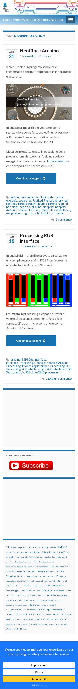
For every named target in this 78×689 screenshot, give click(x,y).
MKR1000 (28, 586)
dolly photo (10, 571)
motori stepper (12, 590)
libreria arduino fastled (32, 203)
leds (14, 203)
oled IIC (41, 595)
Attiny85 (61, 552)
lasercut (30, 581)
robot (24, 614)
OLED (68, 590)
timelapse (33, 624)
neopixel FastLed (28, 210)
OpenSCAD (51, 595)
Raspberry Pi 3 (58, 610)
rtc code (57, 213)
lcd (45, 581)
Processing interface (35, 366)
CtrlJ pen (55, 567)
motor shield (26, 590)
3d (7, 547)
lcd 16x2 (52, 581)
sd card (48, 615)
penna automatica (16, 600)
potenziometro (34, 605)
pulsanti (52, 605)
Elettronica (45, 55)
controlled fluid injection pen (31, 557)
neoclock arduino (31, 207)
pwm (24, 610)
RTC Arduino (43, 213)
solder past (17, 619)
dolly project (21, 571)
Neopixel (48, 207)
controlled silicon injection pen (17, 562)
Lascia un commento (59, 378)
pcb (7, 600)
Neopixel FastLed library (56, 210)
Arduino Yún (46, 552)
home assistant (32, 576)
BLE (68, 552)
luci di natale (17, 586)
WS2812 (27, 372)
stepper (63, 619)
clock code (46, 197)
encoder (31, 571)
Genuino (21, 576)
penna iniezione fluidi (32, 600)
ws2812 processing (47, 372)
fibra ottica (50, 571)
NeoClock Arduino (39, 50)
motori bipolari (39, 586)
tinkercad (43, 624)
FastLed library (53, 200)
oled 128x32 (10, 595)
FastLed (38, 200)
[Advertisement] (31, 418)
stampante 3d (52, 619)
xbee (25, 629)
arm (54, 552)
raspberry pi (43, 609)
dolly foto (64, 566)
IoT (57, 576)
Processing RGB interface (36, 238)
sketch (9, 619)
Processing (13, 366)
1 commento (64, 219)
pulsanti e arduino (13, 610)
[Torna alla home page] (39, 7)
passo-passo (62, 595)
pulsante (45, 605)
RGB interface (55, 369)
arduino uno (35, 552)
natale (39, 591)
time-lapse (22, 624)
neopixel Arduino (58, 362)
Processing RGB (60, 366)
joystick (63, 576)
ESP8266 (27, 359)
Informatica (45, 246)
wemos (59, 624)
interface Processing (19, 362)
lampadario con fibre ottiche (15, 581)
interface (40, 359)
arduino (16, 197)
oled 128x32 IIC (23, 595)
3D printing (43, 547)
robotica (32, 614)
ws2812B (18, 629)
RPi (38, 614)
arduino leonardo (23, 552)
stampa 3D (40, 619)
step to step (11, 624)
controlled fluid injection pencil (55, 557)
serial (17, 372)
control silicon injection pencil (39, 567)
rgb (26, 213)
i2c (40, 576)
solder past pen (28, 619)
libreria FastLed (58, 203)
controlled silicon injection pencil (42, 562)
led (58, 580)
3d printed (22, 547)
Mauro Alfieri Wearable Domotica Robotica (33, 19)
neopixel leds (14, 213)
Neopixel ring (59, 591)
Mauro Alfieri (29, 55)
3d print (13, 547)
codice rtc (25, 200)
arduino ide (10, 552)
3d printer (32, 547)
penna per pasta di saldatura (51, 600)
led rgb (64, 581)
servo (56, 614)
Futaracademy (57, 161)
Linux (8, 585)
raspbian (9, 614)
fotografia (60, 571)
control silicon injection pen (16, 567)
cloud (18, 557)
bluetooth (10, 557)
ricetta (17, 615)
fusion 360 (11, 576)
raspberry (31, 610)
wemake (51, 624)
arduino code (30, 197)
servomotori (66, 614)
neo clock (12, 207)
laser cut (39, 581)
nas (34, 591)
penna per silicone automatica (16, 605)
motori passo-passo (55, 585)
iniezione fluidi (48, 576)
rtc (31, 213)
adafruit (53, 547)
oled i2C (34, 595)
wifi (66, 624)
